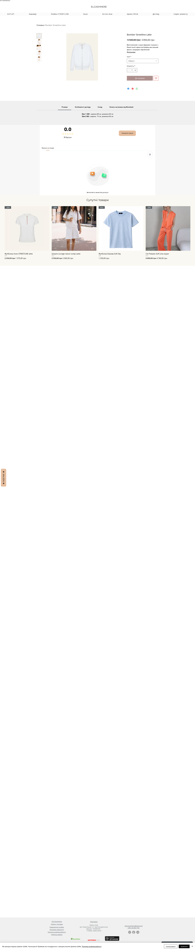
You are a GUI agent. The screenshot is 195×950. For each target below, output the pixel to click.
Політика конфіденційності (91, 946)
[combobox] (142, 61)
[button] (33, 14)
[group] (97, 233)
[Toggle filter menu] (150, 154)
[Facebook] (133, 932)
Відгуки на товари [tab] (48, 148)
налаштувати (170, 946)
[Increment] (135, 70)
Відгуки (3, 478)
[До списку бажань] (156, 78)
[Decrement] (128, 70)
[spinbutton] (132, 70)
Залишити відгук (127, 133)
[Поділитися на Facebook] (128, 88)
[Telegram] (137, 932)
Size (129, 57)
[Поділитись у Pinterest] (132, 88)
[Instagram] (129, 932)
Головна (40, 25)
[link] (65, 107)
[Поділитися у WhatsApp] (137, 88)
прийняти (184, 946)
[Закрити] (192, 946)
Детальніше (131, 52)
